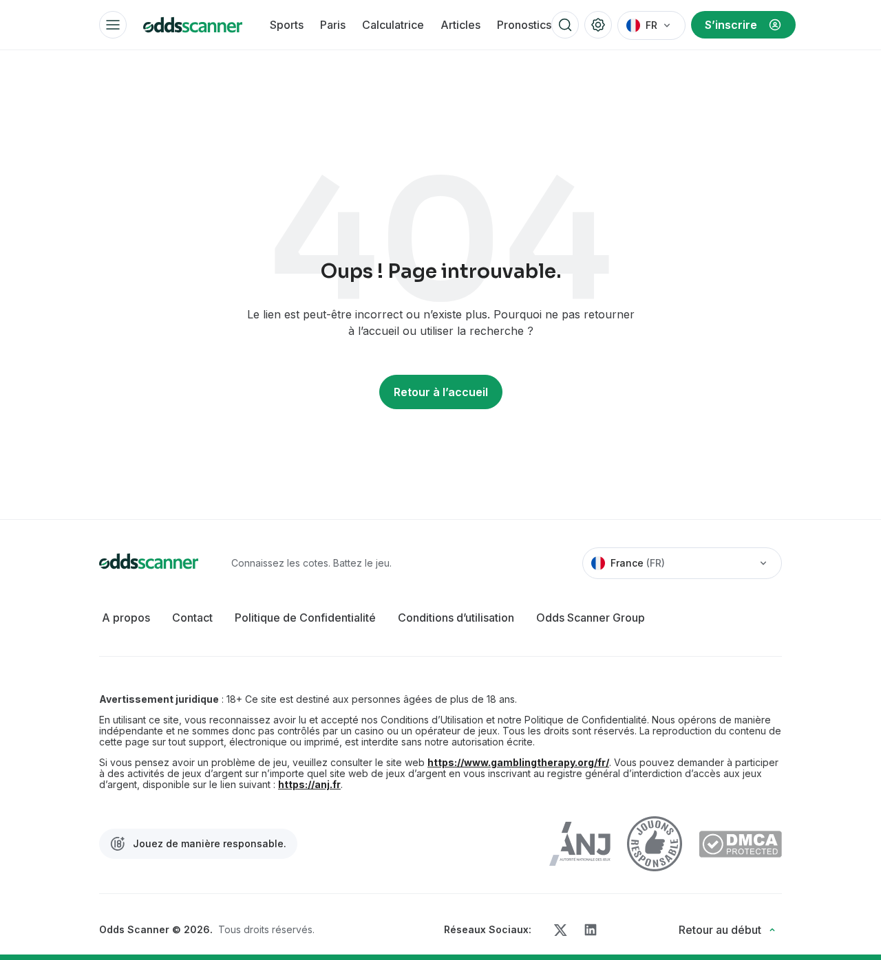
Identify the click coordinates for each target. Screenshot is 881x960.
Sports (287, 25)
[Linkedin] (590, 930)
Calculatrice (393, 25)
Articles (460, 25)
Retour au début (720, 930)
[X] (560, 930)
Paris (333, 25)
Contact (192, 617)
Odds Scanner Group (590, 617)
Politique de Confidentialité (305, 617)
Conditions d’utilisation (456, 617)
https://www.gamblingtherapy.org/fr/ (518, 762)
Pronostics (524, 25)
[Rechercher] (565, 25)
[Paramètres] (598, 25)
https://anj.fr (309, 784)
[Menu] (113, 25)
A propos (126, 617)
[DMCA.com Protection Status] (740, 844)
